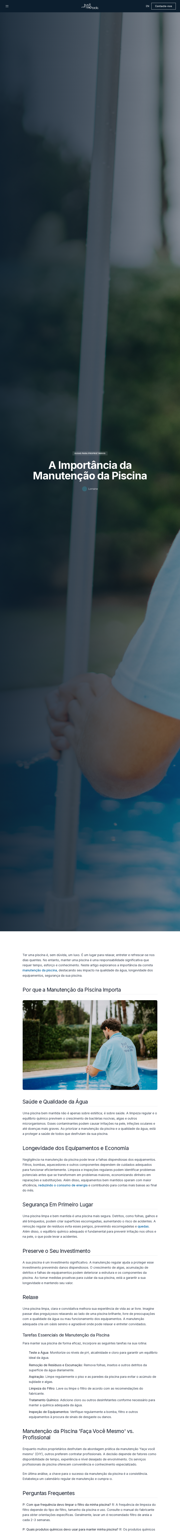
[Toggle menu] (7, 6)
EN (147, 6)
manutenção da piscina (39, 970)
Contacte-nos (163, 6)
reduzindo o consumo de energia (62, 1185)
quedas (143, 1226)
